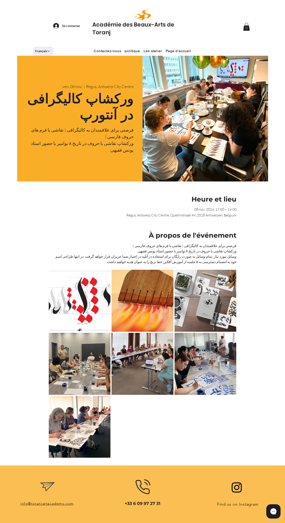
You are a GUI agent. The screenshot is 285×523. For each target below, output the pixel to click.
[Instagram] (237, 487)
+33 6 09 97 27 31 (142, 503)
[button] (246, 27)
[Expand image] (80, 301)
